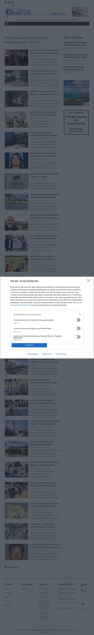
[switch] (77, 320)
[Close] (89, 281)
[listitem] (47, 314)
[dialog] (47, 318)
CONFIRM (29, 345)
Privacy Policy (61, 354)
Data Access (47, 354)
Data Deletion (33, 354)
